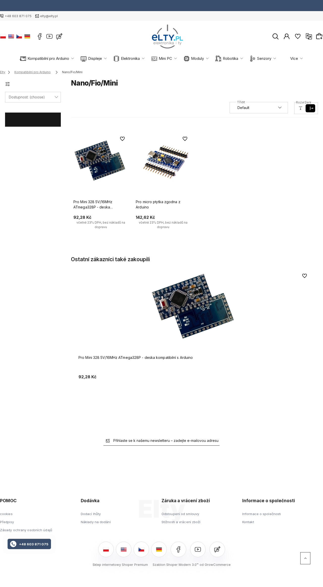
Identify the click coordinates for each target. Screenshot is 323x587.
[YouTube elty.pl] (49, 36)
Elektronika (130, 58)
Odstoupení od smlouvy (180, 514)
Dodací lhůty (91, 514)
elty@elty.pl (49, 16)
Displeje (95, 58)
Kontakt (248, 522)
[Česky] (19, 36)
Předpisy (7, 522)
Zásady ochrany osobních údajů (26, 530)
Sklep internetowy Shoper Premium (120, 565)
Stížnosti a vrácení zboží (181, 522)
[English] (11, 36)
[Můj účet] (287, 36)
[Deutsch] (27, 36)
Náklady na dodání (96, 522)
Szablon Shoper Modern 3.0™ (176, 565)
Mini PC (165, 58)
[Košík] (320, 36)
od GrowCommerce (215, 565)
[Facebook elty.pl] (40, 36)
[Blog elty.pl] (59, 36)
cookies (6, 514)
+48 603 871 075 (18, 16)
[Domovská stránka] (167, 36)
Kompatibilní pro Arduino (48, 58)
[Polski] (3, 36)
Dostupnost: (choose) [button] (27, 97)
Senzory (264, 58)
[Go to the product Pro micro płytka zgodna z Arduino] (163, 161)
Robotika (230, 58)
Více (294, 58)
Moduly (197, 58)
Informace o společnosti (261, 514)
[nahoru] (305, 558)
